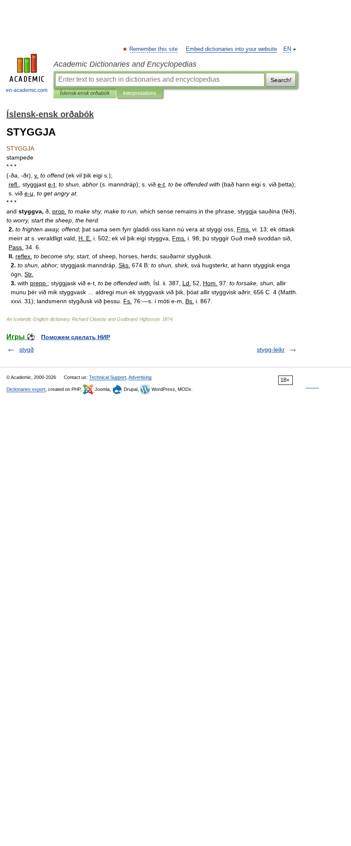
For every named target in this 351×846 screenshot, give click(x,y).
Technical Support (107, 377)
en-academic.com (27, 90)
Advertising (140, 377)
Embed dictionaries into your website (231, 49)
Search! (281, 80)
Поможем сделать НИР (75, 337)
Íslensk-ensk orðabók (85, 93)
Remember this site (154, 49)
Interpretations (139, 93)
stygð (26, 349)
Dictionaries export (25, 389)
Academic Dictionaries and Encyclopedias (125, 64)
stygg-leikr (271, 349)
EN (287, 49)
